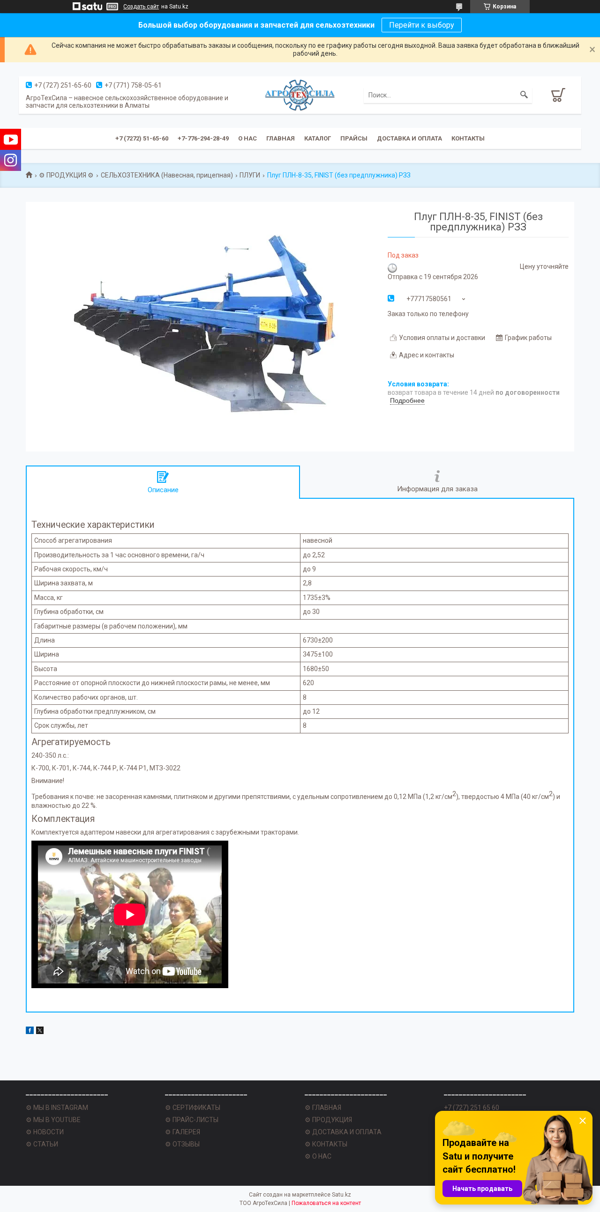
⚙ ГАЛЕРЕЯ (182, 1132)
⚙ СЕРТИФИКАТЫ (192, 1107)
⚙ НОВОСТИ (45, 1132)
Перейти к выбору (421, 25)
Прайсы (354, 138)
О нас (247, 138)
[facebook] (30, 1031)
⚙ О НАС (318, 1156)
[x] (40, 1031)
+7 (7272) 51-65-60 (141, 138)
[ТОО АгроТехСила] (300, 94)
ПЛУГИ (250, 175)
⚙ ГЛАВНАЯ (323, 1107)
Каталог (317, 138)
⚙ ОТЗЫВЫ (182, 1144)
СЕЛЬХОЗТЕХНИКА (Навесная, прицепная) (167, 175)
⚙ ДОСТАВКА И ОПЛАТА (343, 1132)
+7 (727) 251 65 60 (471, 1107)
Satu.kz (341, 1194)
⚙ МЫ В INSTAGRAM (57, 1107)
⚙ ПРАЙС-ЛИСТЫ (191, 1119)
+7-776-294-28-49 (203, 138)
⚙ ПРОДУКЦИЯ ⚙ (66, 175)
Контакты (468, 138)
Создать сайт (141, 6)
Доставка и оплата (409, 138)
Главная (280, 138)
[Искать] (524, 95)
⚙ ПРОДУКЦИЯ (328, 1119)
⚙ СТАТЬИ (42, 1144)
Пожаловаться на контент (326, 1203)
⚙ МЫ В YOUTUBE (53, 1119)
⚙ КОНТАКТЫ (326, 1144)
